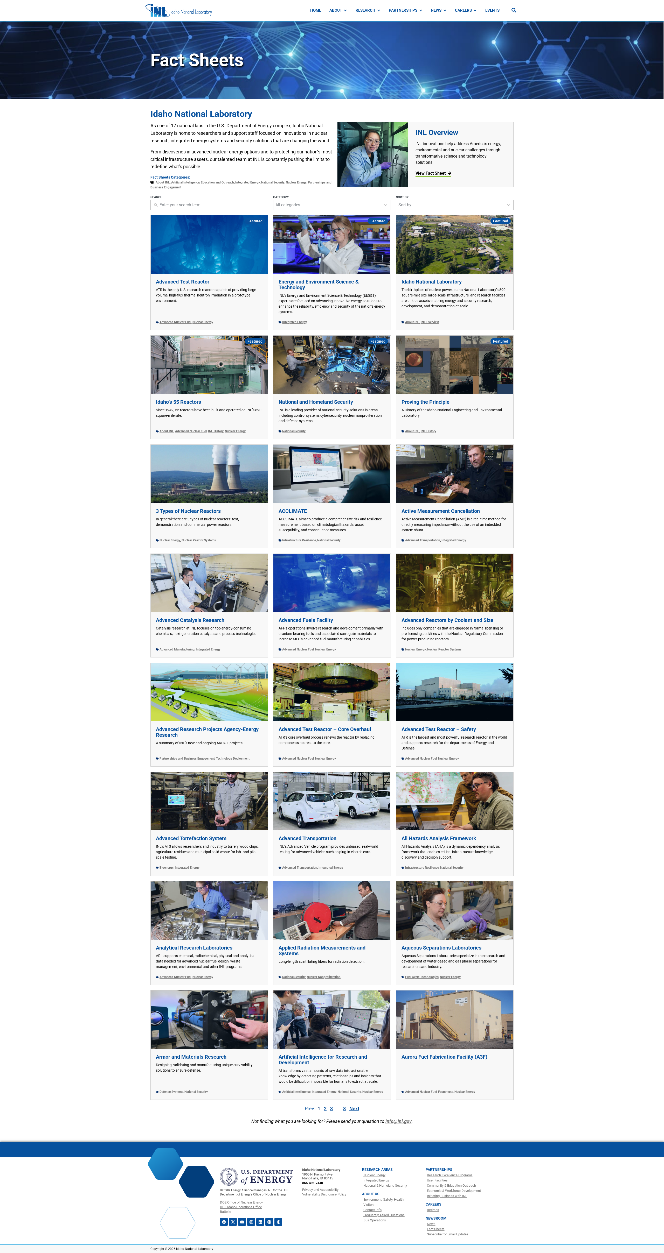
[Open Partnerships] (421, 10)
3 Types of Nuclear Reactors (188, 511)
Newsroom (436, 1218)
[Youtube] (242, 1222)
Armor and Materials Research (191, 1057)
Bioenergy (167, 867)
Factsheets (445, 1092)
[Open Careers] (475, 10)
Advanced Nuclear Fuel (175, 322)
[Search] (513, 10)
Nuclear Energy (296, 182)
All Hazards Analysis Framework (439, 838)
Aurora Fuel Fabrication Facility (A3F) (444, 1057)
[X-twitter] (233, 1222)
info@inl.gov (398, 1121)
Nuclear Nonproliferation (324, 977)
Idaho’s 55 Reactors (178, 402)
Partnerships (439, 1169)
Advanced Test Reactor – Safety (439, 729)
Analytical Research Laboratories (194, 948)
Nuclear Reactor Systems (199, 540)
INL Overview (437, 132)
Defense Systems (171, 1092)
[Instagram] (251, 1222)
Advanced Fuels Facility (306, 620)
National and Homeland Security (316, 402)
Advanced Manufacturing (177, 649)
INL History (216, 431)
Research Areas (377, 1169)
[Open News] (445, 10)
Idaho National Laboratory (432, 282)
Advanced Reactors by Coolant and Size (447, 620)
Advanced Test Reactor (182, 282)
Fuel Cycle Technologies (422, 977)
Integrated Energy (247, 182)
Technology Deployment (233, 758)
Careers (433, 1204)
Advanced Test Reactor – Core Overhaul (325, 729)
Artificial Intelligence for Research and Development (323, 1060)
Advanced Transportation (422, 540)
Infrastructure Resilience (299, 540)
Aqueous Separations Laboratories (441, 948)
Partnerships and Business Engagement (187, 758)
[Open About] (345, 10)
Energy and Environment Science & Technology (319, 285)
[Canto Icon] (278, 1222)
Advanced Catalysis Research (190, 620)
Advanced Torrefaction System (191, 838)
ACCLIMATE (293, 511)
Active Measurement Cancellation (441, 511)
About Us (370, 1194)
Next (354, 1108)
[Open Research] (379, 10)
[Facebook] (224, 1222)
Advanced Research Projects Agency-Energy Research (207, 732)
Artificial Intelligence (185, 182)
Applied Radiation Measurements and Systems (322, 951)
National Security (273, 182)
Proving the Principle (425, 402)
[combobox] (327, 204)
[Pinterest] (269, 1222)
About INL (163, 182)
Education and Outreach (217, 182)
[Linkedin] (260, 1222)
